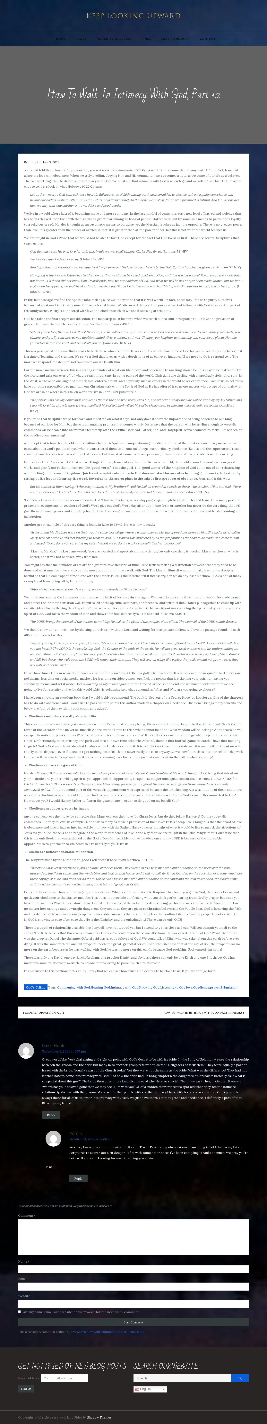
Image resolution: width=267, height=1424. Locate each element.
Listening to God (172, 987)
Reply (51, 1115)
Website (24, 1296)
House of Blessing (114, 38)
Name (24, 1261)
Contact (208, 38)
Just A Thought (175, 38)
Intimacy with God (124, 987)
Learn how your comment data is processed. (110, 1332)
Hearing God (100, 987)
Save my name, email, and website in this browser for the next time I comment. (81, 1311)
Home (61, 38)
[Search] (240, 1378)
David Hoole (53, 1045)
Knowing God (149, 987)
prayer (215, 987)
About (81, 38)
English (145, 1389)
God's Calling (36, 987)
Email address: (29, 1378)
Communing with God (73, 987)
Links (146, 38)
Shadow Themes (99, 1417)
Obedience (201, 987)
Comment (27, 1215)
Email (23, 1279)
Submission (229, 987)
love (189, 987)
